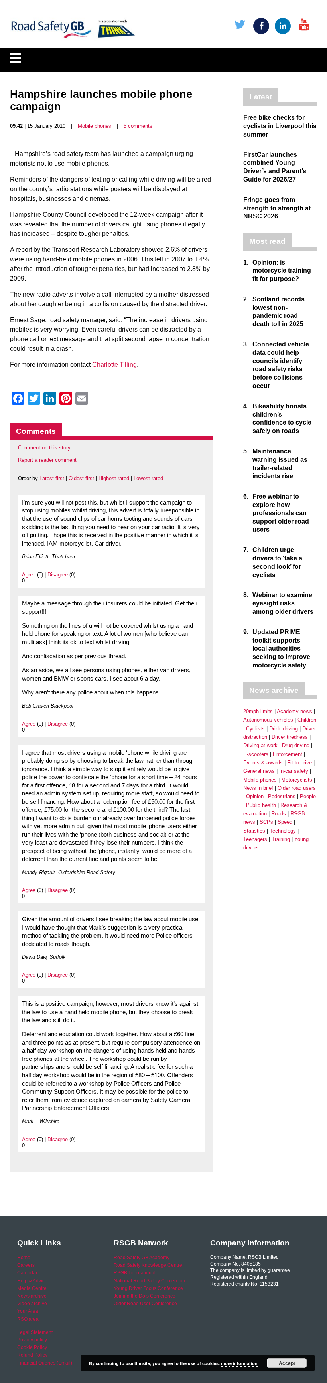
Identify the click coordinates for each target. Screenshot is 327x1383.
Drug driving (295, 745)
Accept (287, 1363)
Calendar (27, 1273)
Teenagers (255, 839)
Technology (283, 831)
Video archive (32, 1303)
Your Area (27, 1311)
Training (281, 839)
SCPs (266, 822)
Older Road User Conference (145, 1303)
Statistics (254, 831)
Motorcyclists (296, 780)
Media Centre (32, 1288)
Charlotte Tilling (114, 364)
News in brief (258, 788)
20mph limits (258, 711)
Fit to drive (299, 763)
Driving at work (260, 745)
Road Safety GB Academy (141, 1257)
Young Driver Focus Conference (148, 1288)
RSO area (28, 1319)
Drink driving (283, 729)
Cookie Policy (32, 1347)
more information (239, 1363)
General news (259, 771)
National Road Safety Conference (150, 1281)
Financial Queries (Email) (44, 1363)
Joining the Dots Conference (144, 1296)
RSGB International (135, 1273)
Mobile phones (94, 126)
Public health (261, 805)
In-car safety (293, 771)
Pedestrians (281, 796)
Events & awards (263, 763)
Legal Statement (35, 1332)
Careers (26, 1265)
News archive (32, 1296)
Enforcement (287, 754)
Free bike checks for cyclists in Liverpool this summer (280, 126)
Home (23, 1257)
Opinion (255, 796)
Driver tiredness (290, 737)
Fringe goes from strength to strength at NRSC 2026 (277, 208)
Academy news (294, 711)
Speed (285, 822)
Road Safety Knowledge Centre (148, 1265)
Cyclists (255, 729)
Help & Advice (32, 1281)
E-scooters (255, 754)
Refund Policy (32, 1355)
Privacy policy (32, 1340)
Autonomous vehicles (268, 720)
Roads (278, 814)
